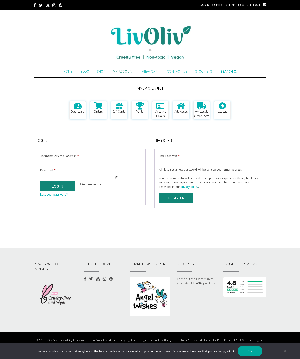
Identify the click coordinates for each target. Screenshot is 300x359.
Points (139, 111)
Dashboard (77, 111)
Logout (222, 111)
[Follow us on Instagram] (54, 4)
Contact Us (177, 71)
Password (53, 169)
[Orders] (98, 105)
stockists (183, 283)
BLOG (84, 71)
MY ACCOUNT (123, 71)
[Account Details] (160, 105)
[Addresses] (180, 105)
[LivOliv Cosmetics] (150, 40)
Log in (57, 186)
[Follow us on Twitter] (41, 4)
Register (176, 198)
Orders (98, 111)
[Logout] (222, 105)
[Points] (139, 105)
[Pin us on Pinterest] (60, 4)
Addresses (181, 111)
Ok (250, 351)
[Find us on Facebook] (35, 4)
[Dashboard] (77, 105)
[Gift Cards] (119, 105)
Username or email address (65, 155)
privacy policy (189, 187)
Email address (175, 155)
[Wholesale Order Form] (201, 105)
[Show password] (126, 177)
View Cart (150, 71)
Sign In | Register (211, 5)
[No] (284, 351)
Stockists (203, 71)
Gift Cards (119, 111)
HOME (68, 71)
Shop (101, 71)
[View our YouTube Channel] (47, 4)
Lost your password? (54, 194)
